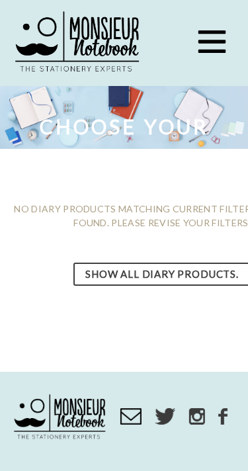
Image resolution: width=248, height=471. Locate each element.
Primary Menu (211, 42)
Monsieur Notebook (79, 43)
